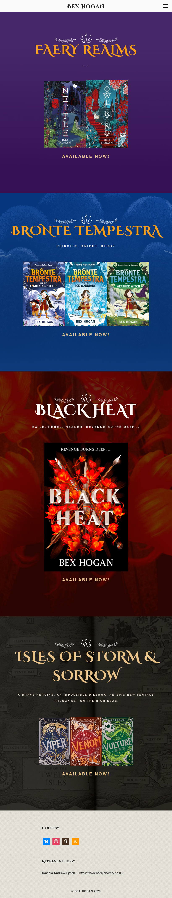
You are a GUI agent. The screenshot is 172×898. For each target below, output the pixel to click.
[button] (165, 6)
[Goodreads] (65, 841)
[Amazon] (75, 841)
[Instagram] (56, 841)
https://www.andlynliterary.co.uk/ (101, 873)
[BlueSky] (46, 841)
